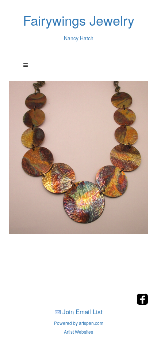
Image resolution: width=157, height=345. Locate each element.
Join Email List (82, 311)
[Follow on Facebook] (142, 302)
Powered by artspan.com (78, 323)
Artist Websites (78, 332)
